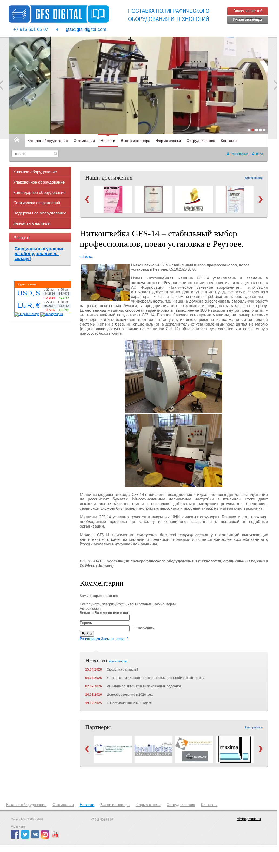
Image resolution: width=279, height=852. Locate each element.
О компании (84, 140)
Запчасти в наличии (31, 223)
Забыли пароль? (114, 639)
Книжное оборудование (35, 172)
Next (260, 199)
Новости (108, 140)
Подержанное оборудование (39, 213)
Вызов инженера (135, 140)
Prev (87, 199)
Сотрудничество (201, 140)
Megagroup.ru (249, 819)
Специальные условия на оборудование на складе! (39, 253)
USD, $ (28, 293)
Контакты (229, 140)
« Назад (86, 256)
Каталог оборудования (48, 140)
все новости (118, 661)
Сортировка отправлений (36, 202)
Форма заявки (168, 140)
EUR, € (28, 305)
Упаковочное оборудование (39, 182)
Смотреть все (254, 177)
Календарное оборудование (39, 192)
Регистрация (239, 153)
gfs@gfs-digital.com (86, 29)
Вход (259, 153)
